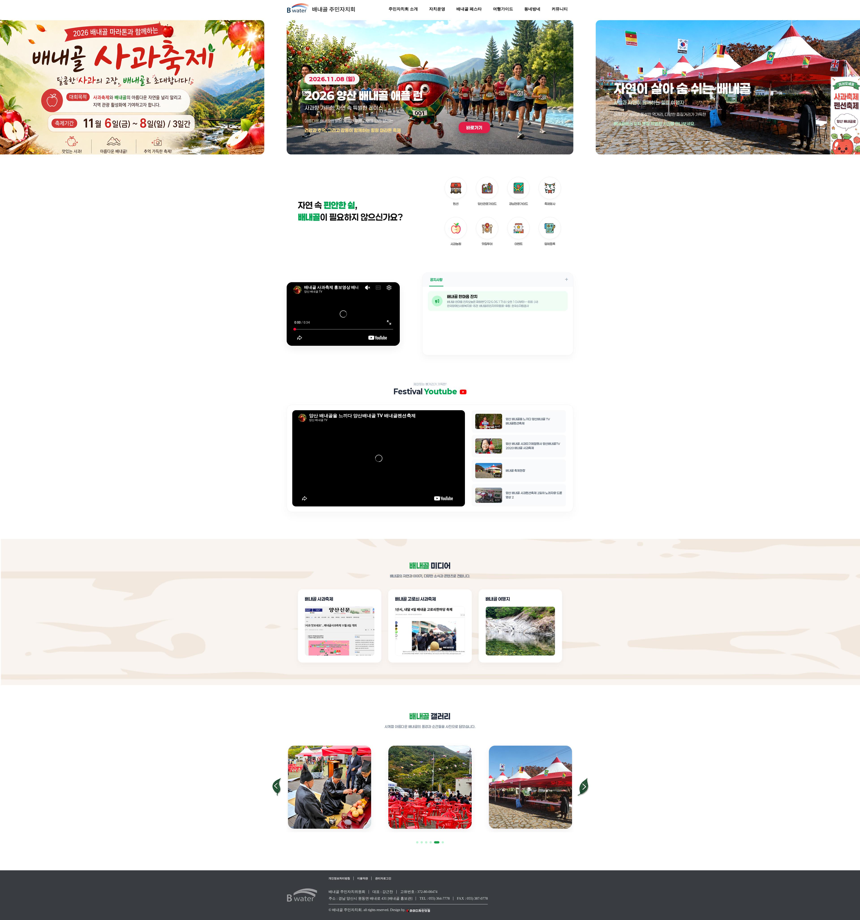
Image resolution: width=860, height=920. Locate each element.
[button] (417, 842)
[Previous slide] (277, 787)
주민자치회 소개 (403, 9)
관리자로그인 (383, 878)
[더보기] (566, 279)
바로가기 (165, 127)
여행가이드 (503, 9)
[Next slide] (583, 787)
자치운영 (437, 9)
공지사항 (436, 279)
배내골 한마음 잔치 (462, 296)
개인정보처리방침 (339, 878)
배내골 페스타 (469, 9)
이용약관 (362, 878)
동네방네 (532, 9)
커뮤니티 (560, 9)
